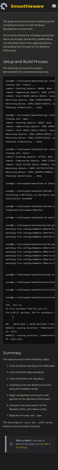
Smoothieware (27, 6)
